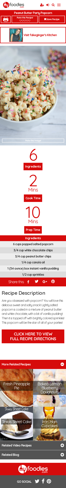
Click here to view (33, 336)
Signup (42, 5)
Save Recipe (52, 19)
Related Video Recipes (16, 445)
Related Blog (10, 455)
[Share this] (28, 282)
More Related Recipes (16, 364)
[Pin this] (53, 282)
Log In (47, 5)
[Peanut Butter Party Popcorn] (33, 95)
